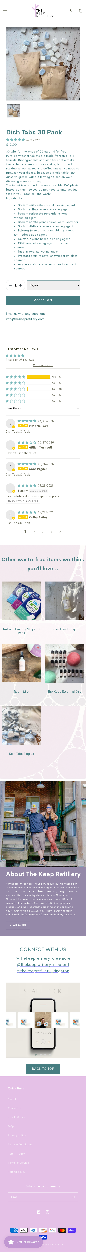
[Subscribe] (73, 1197)
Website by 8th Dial (54, 1244)
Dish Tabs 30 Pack (34, 133)
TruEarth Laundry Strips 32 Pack (21, 631)
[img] (27, 421)
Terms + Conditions (20, 1144)
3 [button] (43, 532)
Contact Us (15, 1108)
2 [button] (34, 532)
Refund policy (16, 1172)
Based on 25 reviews (20, 360)
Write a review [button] (43, 365)
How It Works (16, 1117)
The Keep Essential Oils (64, 691)
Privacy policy (17, 1135)
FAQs (11, 1126)
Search (12, 1099)
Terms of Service (18, 1162)
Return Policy (16, 1153)
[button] (5, 10)
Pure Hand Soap (64, 629)
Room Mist (21, 691)
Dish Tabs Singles (21, 754)
